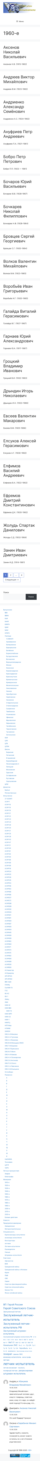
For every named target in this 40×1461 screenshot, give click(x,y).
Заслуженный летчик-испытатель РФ (16, 1325)
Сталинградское (12, 706)
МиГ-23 (18, 1342)
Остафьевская (11, 775)
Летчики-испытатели (12, 1246)
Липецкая (9, 767)
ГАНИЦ (7, 985)
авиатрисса (12, 1351)
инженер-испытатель (12, 1357)
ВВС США (8, 982)
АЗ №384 (8, 921)
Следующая (12, 580)
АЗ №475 (8, 953)
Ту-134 (15, 1348)
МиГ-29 (30, 1342)
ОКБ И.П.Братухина (12, 1049)
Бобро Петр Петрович (14, 159)
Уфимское (9, 717)
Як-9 (30, 1348)
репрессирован (26, 1370)
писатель (21, 1368)
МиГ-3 (26, 1339)
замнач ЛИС (18, 1354)
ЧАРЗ (7, 1168)
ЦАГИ (7, 1165)
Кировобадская (11, 761)
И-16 (34, 1337)
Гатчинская (10, 755)
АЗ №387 (8, 924)
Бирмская (9, 752)
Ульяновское (10, 714)
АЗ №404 (8, 929)
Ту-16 (5, 1348)
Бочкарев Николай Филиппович (15, 211)
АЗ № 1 (7, 801)
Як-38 (5, 1351)
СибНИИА (8, 1159)
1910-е (7, 1182)
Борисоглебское (12, 653)
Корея (7, 1272)
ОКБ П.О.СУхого (10, 1063)
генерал (7, 1354)
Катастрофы (9, 1176)
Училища (8, 636)
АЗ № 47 (8, 842)
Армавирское (11, 642)
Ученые (7, 1252)
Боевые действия (11, 1217)
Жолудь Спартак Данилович (19, 527)
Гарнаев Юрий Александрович (18, 338)
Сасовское (10, 700)
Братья (7, 790)
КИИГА (7, 624)
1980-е (7, 1203)
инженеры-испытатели (13, 1238)
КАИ (6, 618)
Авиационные (10, 1226)
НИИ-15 (9, 1011)
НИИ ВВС (8, 1008)
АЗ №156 (8, 886)
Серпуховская (11, 781)
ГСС (6, 990)
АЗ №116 (8, 868)
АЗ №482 (8, 956)
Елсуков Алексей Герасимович (19, 443)
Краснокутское (11, 677)
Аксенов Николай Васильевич (14, 52)
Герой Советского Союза (19, 1308)
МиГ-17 (5, 1342)
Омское (9, 691)
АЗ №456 (8, 935)
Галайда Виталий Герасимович (19, 313)
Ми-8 (21, 1339)
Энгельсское (10, 735)
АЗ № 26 (8, 825)
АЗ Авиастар (9, 970)
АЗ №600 (8, 967)
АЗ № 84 (8, 857)
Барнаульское (11, 647)
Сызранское (10, 708)
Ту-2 (33, 1345)
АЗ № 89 (8, 863)
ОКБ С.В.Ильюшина (12, 1069)
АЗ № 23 (8, 819)
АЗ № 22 (8, 816)
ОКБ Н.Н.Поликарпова (13, 1057)
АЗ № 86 (8, 860)
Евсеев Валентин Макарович (19, 418)
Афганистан (9, 1261)
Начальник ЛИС (10, 1345)
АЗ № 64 (8, 848)
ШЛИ (6, 784)
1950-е (7, 1194)
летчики (8, 1243)
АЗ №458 (8, 938)
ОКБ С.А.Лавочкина (12, 1066)
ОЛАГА (7, 633)
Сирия (7, 1281)
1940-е (7, 1191)
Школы (7, 749)
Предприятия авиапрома (12, 1223)
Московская (10, 770)
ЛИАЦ (7, 999)
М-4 (12, 1339)
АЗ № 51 (8, 845)
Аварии (7, 1174)
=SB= (29, 1450)
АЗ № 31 (8, 831)
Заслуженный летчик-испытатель (18, 1317)
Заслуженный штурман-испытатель (15, 1332)
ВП (4, 1304)
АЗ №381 (8, 918)
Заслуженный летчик (12, 1312)
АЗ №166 (8, 892)
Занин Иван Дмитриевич (15, 552)
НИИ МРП (8, 1014)
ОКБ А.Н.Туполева (11, 1037)
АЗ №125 (8, 874)
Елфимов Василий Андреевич (13, 471)
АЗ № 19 (8, 810)
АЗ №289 (8, 906)
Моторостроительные (13, 1229)
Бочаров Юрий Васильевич (17, 184)
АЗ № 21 (8, 813)
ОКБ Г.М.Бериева (11, 1046)
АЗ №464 (8, 944)
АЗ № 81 (8, 851)
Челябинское (11, 726)
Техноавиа (8, 1162)
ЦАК (6, 740)
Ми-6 (16, 1339)
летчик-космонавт (10, 1368)
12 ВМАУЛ (9, 639)
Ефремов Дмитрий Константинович (19, 500)
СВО (6, 1278)
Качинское (10, 668)
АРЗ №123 (8, 976)
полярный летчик (10, 1371)
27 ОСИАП (8, 799)
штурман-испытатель (14, 1373)
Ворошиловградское (13, 662)
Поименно (8, 1075)
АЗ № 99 (8, 865)
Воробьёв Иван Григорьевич (17, 288)
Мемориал (7, 1179)
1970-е (7, 1200)
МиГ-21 (11, 1342)
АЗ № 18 (8, 807)
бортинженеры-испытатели (15, 1235)
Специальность (8, 1232)
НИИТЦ (7, 1022)
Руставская (10, 778)
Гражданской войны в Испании (16, 1269)
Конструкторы (10, 1240)
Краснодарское (11, 674)
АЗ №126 (8, 877)
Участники (7, 1258)
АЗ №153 (8, 883)
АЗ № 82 (8, 854)
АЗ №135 (8, 880)
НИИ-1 (7, 1020)
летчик (6, 1360)
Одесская (9, 772)
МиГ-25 (24, 1342)
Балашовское (11, 645)
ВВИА (7, 615)
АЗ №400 (8, 926)
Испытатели (7, 796)
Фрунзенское (11, 720)
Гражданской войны (12, 1267)
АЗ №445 (8, 932)
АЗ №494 (8, 958)
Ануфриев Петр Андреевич (17, 134)
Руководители (10, 1249)
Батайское (10, 650)
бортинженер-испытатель (24, 1351)
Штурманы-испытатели (13, 1255)
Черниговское (11, 729)
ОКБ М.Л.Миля (10, 1051)
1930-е (7, 1188)
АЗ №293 (8, 912)
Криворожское (11, 682)
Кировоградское (12, 671)
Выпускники (7, 610)
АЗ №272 (8, 900)
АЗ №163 (8, 889)
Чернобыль (23, 1348)
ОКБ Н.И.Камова (11, 1054)
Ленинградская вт (12, 764)
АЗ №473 (8, 950)
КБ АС (7, 993)
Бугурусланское (12, 656)
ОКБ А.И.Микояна (11, 1034)
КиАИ (7, 621)
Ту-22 (10, 1348)
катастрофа (26, 1357)
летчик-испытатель (19, 1364)
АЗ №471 (8, 947)
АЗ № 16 (8, 804)
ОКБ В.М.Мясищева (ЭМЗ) (14, 1043)
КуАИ (6, 627)
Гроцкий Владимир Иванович (13, 366)
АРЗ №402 (8, 979)
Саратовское (10, 697)
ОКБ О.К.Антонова (11, 1060)
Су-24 (28, 1345)
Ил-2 (4, 1339)
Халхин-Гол (9, 1290)
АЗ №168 (8, 895)
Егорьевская (10, 758)
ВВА (6, 613)
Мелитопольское (12, 685)
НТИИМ (7, 1028)
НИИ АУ (7, 1005)
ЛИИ (6, 1002)
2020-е (7, 1214)
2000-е (7, 1208)
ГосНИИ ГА (9, 988)
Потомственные (10, 793)
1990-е (7, 1206)
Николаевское (11, 688)
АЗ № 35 (8, 833)
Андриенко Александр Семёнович (14, 107)
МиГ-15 (31, 1339)
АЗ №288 (8, 903)
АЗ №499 (8, 961)
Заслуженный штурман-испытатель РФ (17, 1337)
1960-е (7, 1197)
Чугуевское (10, 732)
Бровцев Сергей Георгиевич (18, 238)
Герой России (15, 1304)
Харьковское (10, 723)
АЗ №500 (8, 964)
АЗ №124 (8, 871)
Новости (6, 1220)
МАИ (6, 630)
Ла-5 (8, 1339)
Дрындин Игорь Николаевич (18, 393)
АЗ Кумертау (9, 973)
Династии (6, 787)
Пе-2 (20, 1345)
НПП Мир (8, 1025)
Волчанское (10, 659)
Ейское (8, 665)
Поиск (6, 592)
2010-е (7, 1211)
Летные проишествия (11, 1171)
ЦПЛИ (7, 746)
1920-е (7, 1185)
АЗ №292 (8, 909)
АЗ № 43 (8, 839)
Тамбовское (10, 711)
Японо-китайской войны (13, 1293)
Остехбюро (9, 1072)
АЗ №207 (8, 897)
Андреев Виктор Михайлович (18, 79)
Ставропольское (12, 703)
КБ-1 (6, 996)
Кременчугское (11, 679)
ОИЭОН (7, 1031)
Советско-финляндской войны (16, 1284)
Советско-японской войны (14, 1287)
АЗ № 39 (8, 836)
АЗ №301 (8, 915)
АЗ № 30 (8, 828)
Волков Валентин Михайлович (19, 263)
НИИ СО (8, 1017)
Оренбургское (11, 694)
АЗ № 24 (8, 822)
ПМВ (6, 1275)
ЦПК (6, 743)
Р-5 (24, 1345)
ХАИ (6, 738)
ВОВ (6, 1264)
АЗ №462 (8, 941)
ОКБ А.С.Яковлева (11, 1040)
